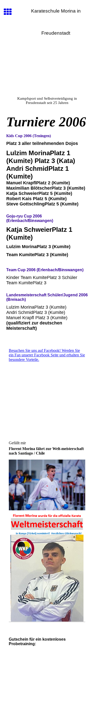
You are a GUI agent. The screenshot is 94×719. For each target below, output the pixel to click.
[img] (47, 68)
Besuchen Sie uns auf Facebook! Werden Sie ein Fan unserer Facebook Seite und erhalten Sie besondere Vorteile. (47, 355)
